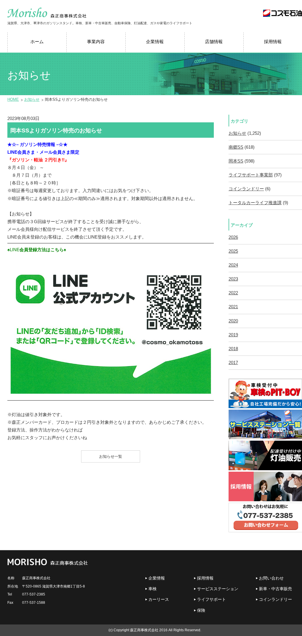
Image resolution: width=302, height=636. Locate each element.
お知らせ (32, 99)
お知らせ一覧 (110, 456)
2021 (233, 306)
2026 (233, 237)
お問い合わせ (271, 578)
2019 (233, 334)
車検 (152, 588)
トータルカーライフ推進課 (255, 202)
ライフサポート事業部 (251, 175)
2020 (233, 321)
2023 (233, 279)
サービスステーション (217, 588)
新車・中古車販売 (275, 588)
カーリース (158, 599)
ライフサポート (211, 599)
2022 (233, 293)
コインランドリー (246, 188)
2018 (233, 348)
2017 (233, 362)
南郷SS (236, 147)
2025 (233, 251)
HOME (13, 99)
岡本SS (236, 161)
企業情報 (156, 578)
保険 (201, 610)
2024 (233, 265)
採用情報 (205, 578)
